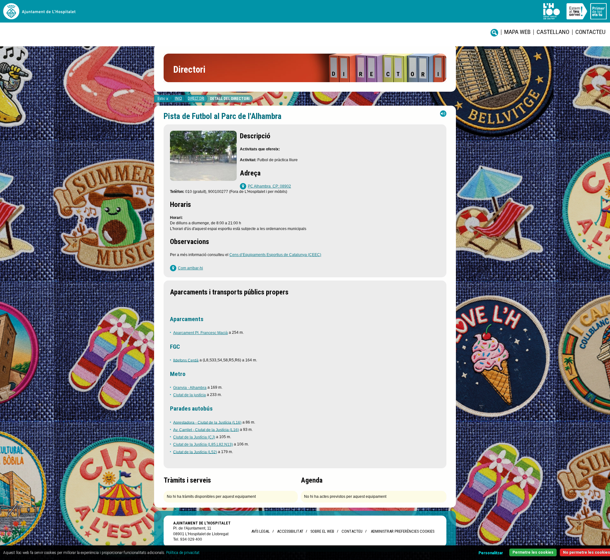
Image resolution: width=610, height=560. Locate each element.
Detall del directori (229, 98)
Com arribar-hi (190, 268)
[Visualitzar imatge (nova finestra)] (203, 179)
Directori (196, 98)
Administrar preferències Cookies (402, 531)
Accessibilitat (290, 531)
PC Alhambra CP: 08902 (269, 186)
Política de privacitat (183, 552)
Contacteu (590, 32)
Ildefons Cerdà (186, 360)
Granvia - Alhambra (190, 387)
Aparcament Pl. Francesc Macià (200, 333)
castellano (553, 32)
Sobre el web (322, 531)
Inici (178, 98)
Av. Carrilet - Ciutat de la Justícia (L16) (206, 429)
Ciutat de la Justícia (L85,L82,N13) (203, 444)
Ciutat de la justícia (189, 395)
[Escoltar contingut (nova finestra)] (443, 115)
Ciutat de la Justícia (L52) (195, 452)
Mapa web (517, 32)
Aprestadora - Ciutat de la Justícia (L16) (207, 422)
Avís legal (260, 531)
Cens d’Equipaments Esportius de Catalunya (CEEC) (275, 255)
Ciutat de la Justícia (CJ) (194, 437)
